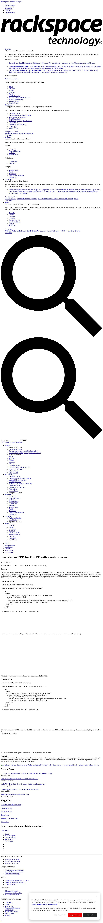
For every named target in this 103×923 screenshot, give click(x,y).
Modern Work (13, 128)
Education (12, 163)
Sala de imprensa (6, 811)
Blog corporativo (6, 808)
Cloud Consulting (14, 113)
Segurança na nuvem (11, 863)
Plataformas (8, 105)
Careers (11, 224)
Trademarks (8, 902)
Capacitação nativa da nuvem (14, 872)
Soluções (8, 49)
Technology (12, 177)
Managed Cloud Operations (17, 117)
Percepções (8, 179)
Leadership (12, 216)
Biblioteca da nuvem (11, 891)
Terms (7, 904)
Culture (11, 214)
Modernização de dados (12, 861)
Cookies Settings (60, 915)
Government (13, 161)
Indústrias (8, 137)
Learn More (4, 830)
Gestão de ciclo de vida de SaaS (15, 882)
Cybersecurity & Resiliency (17, 124)
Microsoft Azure (14, 101)
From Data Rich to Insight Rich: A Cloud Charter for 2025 (19, 779)
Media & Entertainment (16, 175)
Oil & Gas (12, 153)
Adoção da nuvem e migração (14, 870)
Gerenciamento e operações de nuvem (17, 880)
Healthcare (12, 149)
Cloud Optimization (15, 119)
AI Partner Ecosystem (12, 79)
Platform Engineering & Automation (20, 121)
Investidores (8, 839)
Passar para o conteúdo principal (11, 2)
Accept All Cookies (75, 915)
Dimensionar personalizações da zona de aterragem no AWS (20, 789)
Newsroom (12, 225)
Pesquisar (23, 440)
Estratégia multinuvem (12, 859)
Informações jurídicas (11, 911)
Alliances (12, 218)
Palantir (11, 90)
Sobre (7, 202)
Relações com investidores (9, 818)
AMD (11, 87)
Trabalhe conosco (10, 837)
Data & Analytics (14, 122)
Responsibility (9, 910)
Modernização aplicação (12, 874)
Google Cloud (13, 103)
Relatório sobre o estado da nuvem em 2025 (15, 794)
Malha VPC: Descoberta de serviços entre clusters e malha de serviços (23, 784)
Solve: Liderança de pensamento (11, 805)
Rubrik (11, 94)
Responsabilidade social (12, 908)
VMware (12, 88)
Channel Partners (14, 220)
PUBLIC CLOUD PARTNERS (19, 97)
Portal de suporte (10, 836)
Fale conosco (5, 442)
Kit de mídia (5, 822)
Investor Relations (14, 222)
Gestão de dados (10, 884)
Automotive (12, 174)
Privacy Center (9, 913)
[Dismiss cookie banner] (96, 896)
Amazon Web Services (16, 99)
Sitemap (7, 915)
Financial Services (14, 151)
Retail (11, 172)
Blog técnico (5, 815)
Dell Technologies (14, 96)
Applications (13, 126)
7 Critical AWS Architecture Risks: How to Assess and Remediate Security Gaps (26, 773)
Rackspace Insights (54, 190)
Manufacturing (13, 170)
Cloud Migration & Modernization (20, 115)
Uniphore (12, 92)
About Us (12, 213)
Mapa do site (9, 906)
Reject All (90, 915)
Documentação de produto (13, 893)
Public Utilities (13, 154)
